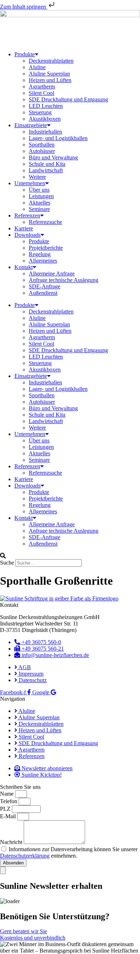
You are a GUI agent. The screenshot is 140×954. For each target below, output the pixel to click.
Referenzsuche (45, 222)
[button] (70, 556)
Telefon (9, 801)
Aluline (37, 67)
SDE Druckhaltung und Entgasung (68, 99)
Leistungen (41, 196)
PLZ (6, 809)
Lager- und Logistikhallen (58, 138)
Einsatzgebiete (30, 125)
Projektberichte (46, 248)
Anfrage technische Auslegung (63, 280)
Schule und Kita (47, 164)
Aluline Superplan (49, 74)
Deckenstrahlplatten (51, 61)
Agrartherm (42, 86)
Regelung (40, 254)
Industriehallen (45, 132)
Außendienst (43, 293)
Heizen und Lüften (50, 80)
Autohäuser (42, 151)
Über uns (39, 190)
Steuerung (40, 112)
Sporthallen (42, 145)
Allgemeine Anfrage (52, 273)
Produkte (24, 54)
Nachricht (12, 842)
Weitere (37, 177)
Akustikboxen (45, 119)
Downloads (27, 235)
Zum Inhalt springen (23, 7)
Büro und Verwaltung (53, 157)
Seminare (39, 209)
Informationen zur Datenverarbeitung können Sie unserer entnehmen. (68, 852)
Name (7, 794)
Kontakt (23, 267)
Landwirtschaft (46, 170)
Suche (7, 563)
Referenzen (27, 215)
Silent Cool (41, 93)
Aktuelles (39, 203)
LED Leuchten (46, 106)
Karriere (23, 228)
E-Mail (8, 816)
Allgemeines (43, 261)
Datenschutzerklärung (25, 856)
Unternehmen (29, 183)
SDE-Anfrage (44, 286)
